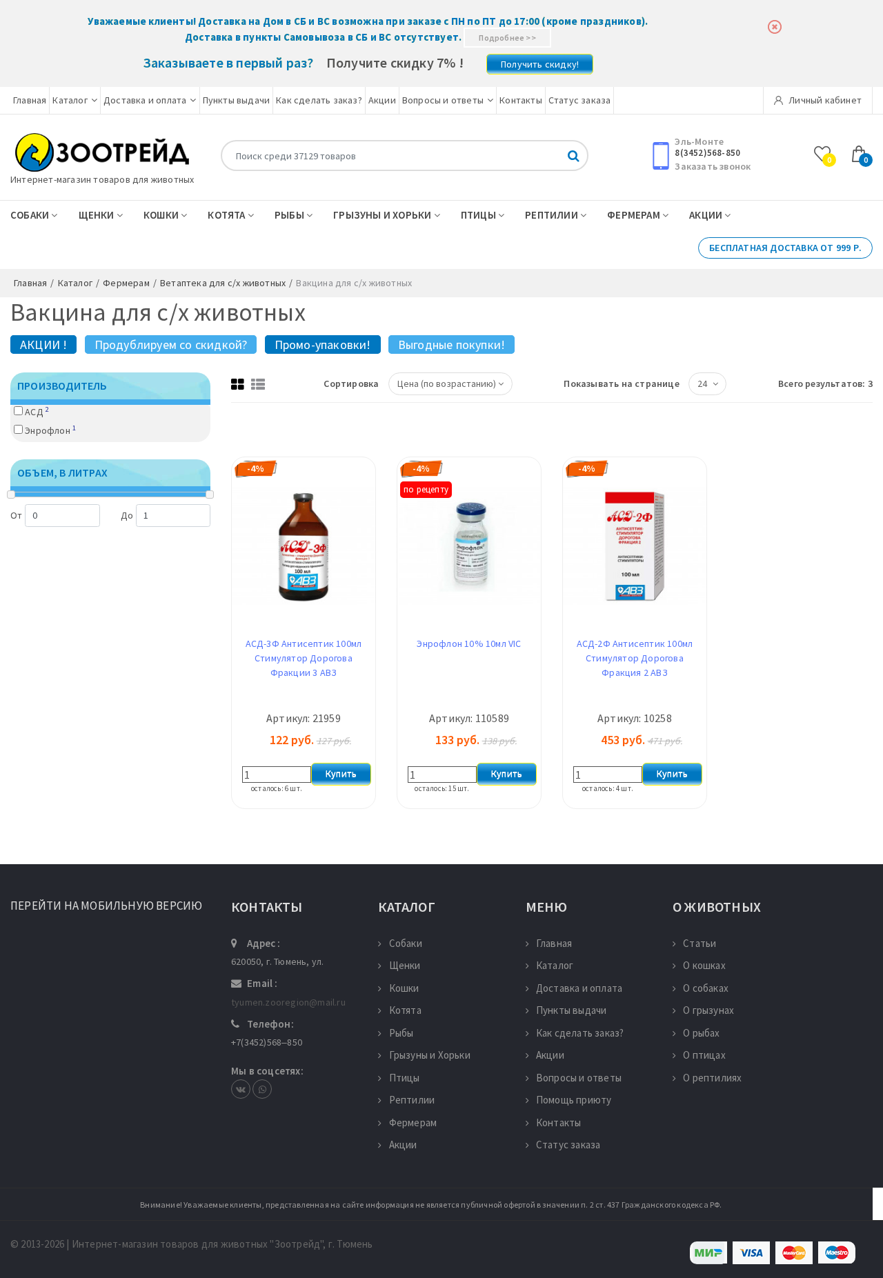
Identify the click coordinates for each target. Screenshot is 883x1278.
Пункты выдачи (236, 100)
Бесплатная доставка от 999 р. (785, 247)
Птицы (479, 214)
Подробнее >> (507, 37)
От (16, 515)
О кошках (704, 965)
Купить (341, 774)
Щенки (98, 214)
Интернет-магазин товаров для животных (102, 179)
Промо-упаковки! (323, 344)
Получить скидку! (540, 64)
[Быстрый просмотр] (303, 625)
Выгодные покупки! (451, 344)
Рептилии (552, 214)
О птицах (704, 1054)
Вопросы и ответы (443, 100)
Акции (382, 100)
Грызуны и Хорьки (383, 214)
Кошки (162, 214)
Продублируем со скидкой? (171, 344)
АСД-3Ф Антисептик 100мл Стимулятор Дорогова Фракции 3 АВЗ (304, 658)
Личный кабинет (824, 100)
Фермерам (634, 214)
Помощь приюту (574, 1099)
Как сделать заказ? (319, 100)
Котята (227, 214)
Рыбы (290, 214)
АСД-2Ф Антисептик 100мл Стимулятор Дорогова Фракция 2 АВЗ (635, 658)
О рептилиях (712, 1077)
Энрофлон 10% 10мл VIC (469, 643)
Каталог (69, 100)
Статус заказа (579, 100)
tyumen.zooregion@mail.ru (288, 1002)
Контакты (520, 100)
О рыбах (701, 1032)
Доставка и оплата (144, 100)
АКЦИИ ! (43, 344)
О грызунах (708, 1010)
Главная (29, 100)
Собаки (30, 214)
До (127, 515)
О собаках (705, 988)
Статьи (699, 943)
